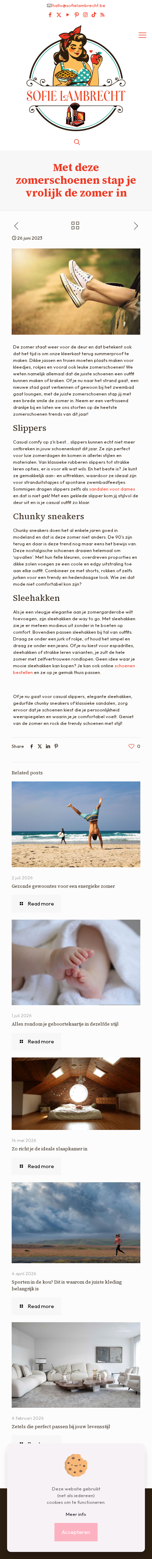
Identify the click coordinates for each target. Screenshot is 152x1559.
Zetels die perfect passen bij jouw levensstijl (61, 1427)
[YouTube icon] (67, 14)
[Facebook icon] (50, 14)
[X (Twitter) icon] (59, 14)
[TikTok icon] (94, 14)
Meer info (76, 1514)
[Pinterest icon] (76, 14)
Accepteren (76, 1532)
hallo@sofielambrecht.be (78, 5)
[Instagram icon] (85, 14)
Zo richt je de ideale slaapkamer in (50, 1149)
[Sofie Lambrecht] (76, 77)
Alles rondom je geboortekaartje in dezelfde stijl (65, 1024)
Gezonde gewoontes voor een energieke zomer (63, 886)
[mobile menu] (142, 35)
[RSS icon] (102, 14)
